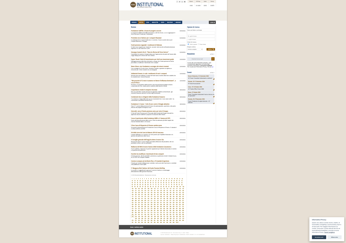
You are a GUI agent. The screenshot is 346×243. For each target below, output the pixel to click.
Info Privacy (198, 1)
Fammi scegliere (329, 232)
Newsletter (191, 54)
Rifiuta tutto (334, 237)
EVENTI (162, 22)
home (131, 227)
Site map (212, 1)
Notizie (133, 27)
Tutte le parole (193, 44)
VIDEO (147, 22)
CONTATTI (212, 5)
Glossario (191, 1)
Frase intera (202, 44)
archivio (212, 54)
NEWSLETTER (155, 22)
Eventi (189, 72)
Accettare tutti (319, 237)
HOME (191, 5)
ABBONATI (178, 22)
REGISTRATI (170, 22)
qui (212, 66)
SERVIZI (205, 5)
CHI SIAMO (198, 5)
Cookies (205, 1)
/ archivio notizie (138, 227)
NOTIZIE (141, 22)
